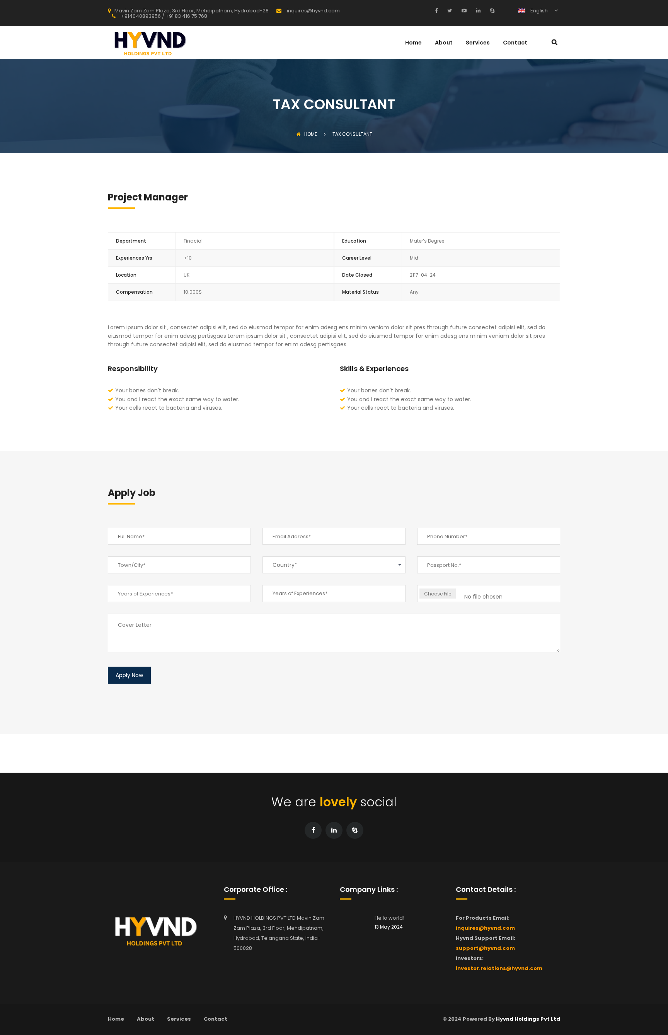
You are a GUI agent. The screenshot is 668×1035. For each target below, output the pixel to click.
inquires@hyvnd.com (485, 928)
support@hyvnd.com (485, 948)
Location (126, 275)
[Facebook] (438, 10)
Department (131, 241)
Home (413, 43)
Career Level (356, 258)
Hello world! (389, 918)
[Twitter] (448, 10)
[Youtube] (463, 10)
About (444, 43)
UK (186, 275)
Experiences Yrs (134, 258)
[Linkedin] (477, 10)
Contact (515, 43)
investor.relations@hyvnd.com (499, 968)
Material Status (360, 292)
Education (354, 241)
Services (478, 43)
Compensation (134, 292)
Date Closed (357, 275)
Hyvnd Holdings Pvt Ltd (528, 1019)
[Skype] (491, 10)
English (538, 10)
